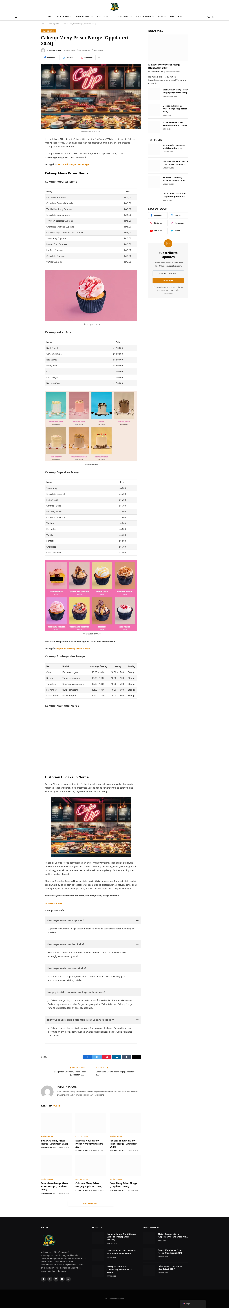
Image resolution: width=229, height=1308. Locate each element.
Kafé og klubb (143, 16)
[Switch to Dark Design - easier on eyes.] (213, 17)
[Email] (31, 170)
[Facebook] (31, 145)
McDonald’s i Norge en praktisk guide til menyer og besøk (174, 146)
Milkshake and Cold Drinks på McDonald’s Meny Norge (121, 1252)
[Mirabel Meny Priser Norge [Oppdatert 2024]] (168, 47)
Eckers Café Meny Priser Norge (72, 164)
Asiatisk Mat (122, 16)
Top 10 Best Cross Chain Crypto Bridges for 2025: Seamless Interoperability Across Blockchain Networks (175, 195)
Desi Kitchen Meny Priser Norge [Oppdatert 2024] (175, 91)
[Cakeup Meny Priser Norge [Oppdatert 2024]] (91, 96)
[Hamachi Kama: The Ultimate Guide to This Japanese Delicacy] (98, 1238)
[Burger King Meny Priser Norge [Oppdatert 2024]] (149, 1254)
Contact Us (176, 16)
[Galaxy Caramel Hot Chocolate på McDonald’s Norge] (98, 1271)
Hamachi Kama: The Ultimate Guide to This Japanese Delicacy (121, 1237)
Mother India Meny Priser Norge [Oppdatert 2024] (175, 108)
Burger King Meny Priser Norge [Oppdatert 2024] (170, 1251)
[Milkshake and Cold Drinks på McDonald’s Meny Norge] (98, 1255)
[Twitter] (31, 152)
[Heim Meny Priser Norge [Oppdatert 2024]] (149, 1270)
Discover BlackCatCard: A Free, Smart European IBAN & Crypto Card (175, 163)
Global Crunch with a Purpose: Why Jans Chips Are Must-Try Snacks (172, 1235)
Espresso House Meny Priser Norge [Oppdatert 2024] (89, 1143)
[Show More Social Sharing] (98, 57)
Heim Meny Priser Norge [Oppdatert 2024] (170, 1267)
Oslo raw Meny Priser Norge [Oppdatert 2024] (88, 1185)
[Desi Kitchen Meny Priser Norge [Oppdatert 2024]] (154, 94)
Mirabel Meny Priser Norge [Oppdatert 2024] (164, 66)
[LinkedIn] (31, 158)
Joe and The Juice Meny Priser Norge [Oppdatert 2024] (123, 1143)
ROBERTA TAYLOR (55, 50)
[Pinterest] (31, 164)
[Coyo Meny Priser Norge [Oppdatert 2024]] (125, 1165)
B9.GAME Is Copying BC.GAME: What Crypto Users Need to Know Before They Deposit (174, 179)
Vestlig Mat (103, 16)
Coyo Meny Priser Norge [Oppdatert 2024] (123, 1185)
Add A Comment (91, 1203)
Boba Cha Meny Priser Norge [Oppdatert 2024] (54, 1142)
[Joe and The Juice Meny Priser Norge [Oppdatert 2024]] (125, 1123)
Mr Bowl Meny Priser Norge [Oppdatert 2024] (175, 123)
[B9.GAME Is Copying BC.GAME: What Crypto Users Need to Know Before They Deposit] (154, 182)
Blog (160, 16)
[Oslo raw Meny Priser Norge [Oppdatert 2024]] (90, 1165)
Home (50, 16)
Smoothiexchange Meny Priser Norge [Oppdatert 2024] (54, 1186)
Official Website (53, 903)
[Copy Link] (31, 176)
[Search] (208, 17)
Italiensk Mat (83, 16)
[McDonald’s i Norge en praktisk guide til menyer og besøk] (154, 149)
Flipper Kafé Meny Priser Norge (72, 648)
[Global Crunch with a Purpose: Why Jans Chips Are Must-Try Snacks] (149, 1238)
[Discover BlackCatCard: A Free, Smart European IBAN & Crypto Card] (154, 166)
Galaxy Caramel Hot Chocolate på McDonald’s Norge (119, 1269)
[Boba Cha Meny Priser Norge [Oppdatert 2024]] (56, 1123)
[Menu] (16, 17)
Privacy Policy (174, 290)
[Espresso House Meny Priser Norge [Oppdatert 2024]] (90, 1123)
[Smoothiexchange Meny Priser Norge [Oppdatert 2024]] (56, 1165)
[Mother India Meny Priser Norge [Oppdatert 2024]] (154, 110)
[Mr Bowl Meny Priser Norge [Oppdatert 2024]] (154, 127)
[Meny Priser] (114, 6)
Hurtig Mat (63, 16)
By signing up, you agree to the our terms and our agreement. (169, 290)
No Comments (84, 50)
